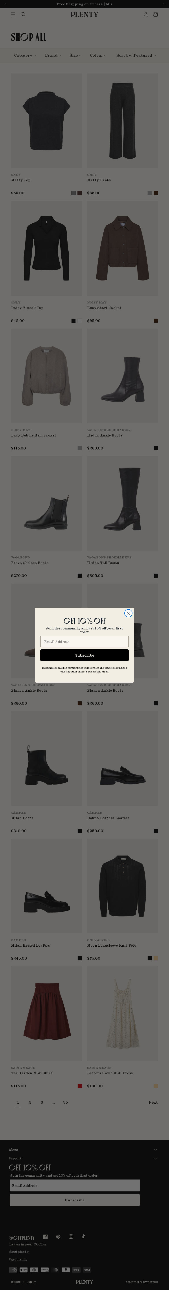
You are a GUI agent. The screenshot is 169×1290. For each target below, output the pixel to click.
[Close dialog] (128, 613)
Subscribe (84, 655)
